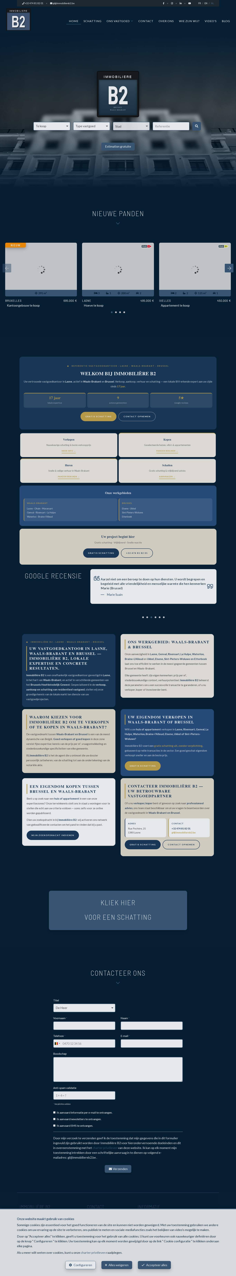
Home (73, 21)
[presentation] (7, 268)
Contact (145, 21)
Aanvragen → (167, 476)
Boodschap (60, 1053)
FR (199, 3)
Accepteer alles (156, 1265)
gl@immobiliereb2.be (184, 832)
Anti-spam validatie (64, 1087)
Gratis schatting (98, 416)
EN (206, 3)
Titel (56, 1000)
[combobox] (57, 1043)
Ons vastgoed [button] (118, 21)
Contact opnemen (137, 416)
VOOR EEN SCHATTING (118, 916)
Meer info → (69, 451)
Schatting (92, 21)
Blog (226, 21)
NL (212, 3)
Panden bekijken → (167, 451)
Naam (125, 1018)
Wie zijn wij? (189, 21)
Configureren (83, 1265)
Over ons (166, 21)
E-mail (125, 1035)
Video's (211, 21)
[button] (131, 126)
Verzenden (120, 1169)
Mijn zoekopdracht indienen (52, 835)
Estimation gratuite (118, 146)
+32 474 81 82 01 (137, 553)
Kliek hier (118, 902)
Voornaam (60, 1018)
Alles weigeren (118, 1265)
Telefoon (59, 1035)
